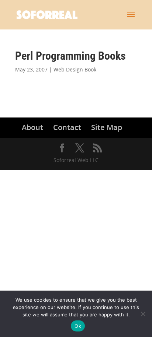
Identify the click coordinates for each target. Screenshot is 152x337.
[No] (142, 313)
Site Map (106, 127)
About (32, 127)
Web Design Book (74, 69)
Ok (78, 326)
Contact (67, 127)
